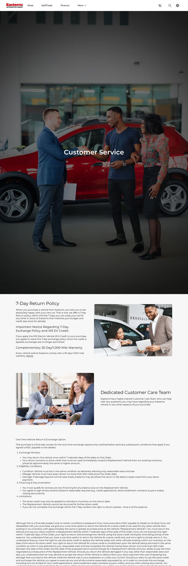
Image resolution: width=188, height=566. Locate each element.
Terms (29, 356)
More (80, 5)
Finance (65, 5)
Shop (30, 5)
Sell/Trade (46, 5)
